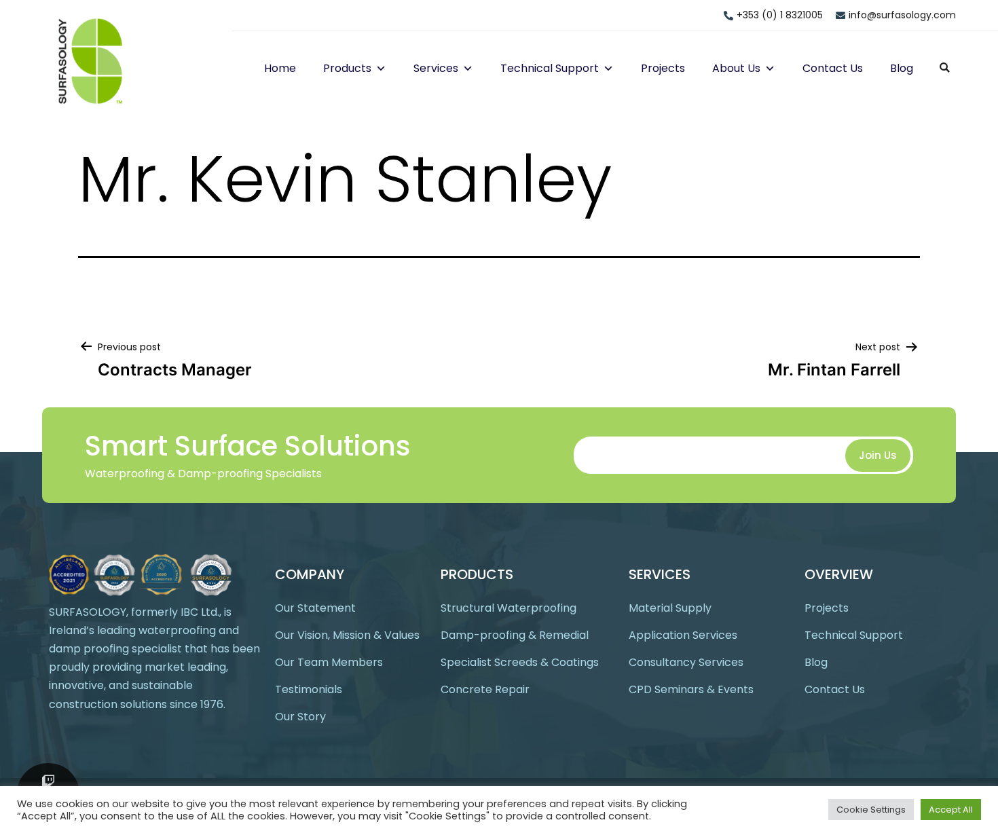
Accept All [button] (951, 809)
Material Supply (670, 608)
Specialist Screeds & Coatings (520, 662)
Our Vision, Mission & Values (347, 635)
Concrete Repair (485, 689)
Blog (901, 68)
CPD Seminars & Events (691, 689)
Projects (663, 68)
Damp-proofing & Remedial (515, 635)
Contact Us (832, 68)
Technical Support (549, 68)
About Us (736, 68)
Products (347, 68)
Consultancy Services (686, 662)
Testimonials (308, 689)
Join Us (878, 455)
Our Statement (315, 608)
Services (435, 68)
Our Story (300, 716)
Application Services (683, 635)
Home (280, 68)
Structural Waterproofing (508, 608)
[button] (378, 68)
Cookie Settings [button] (871, 809)
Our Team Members (329, 662)
